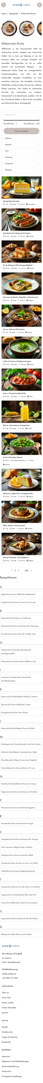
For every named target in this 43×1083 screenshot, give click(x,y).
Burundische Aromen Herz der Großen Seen (18, 634)
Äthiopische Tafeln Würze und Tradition (16, 934)
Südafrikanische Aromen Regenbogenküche (18, 871)
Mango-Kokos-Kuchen (11, 201)
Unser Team (6, 997)
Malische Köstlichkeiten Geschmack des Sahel (19, 752)
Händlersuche (7, 1032)
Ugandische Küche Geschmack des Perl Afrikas (19, 918)
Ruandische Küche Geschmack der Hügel (17, 823)
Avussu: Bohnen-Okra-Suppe (13, 329)
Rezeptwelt (13, 13)
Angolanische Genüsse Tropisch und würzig (18, 602)
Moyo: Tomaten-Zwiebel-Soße (14, 393)
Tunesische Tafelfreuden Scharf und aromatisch (19, 902)
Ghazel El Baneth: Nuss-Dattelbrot (16, 557)
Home (3, 13)
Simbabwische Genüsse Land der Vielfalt (17, 855)
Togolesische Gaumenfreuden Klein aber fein (18, 894)
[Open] (3, 4)
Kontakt (5, 1026)
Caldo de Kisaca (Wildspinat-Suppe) (17, 361)
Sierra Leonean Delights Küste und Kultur (17, 847)
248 (26, 570)
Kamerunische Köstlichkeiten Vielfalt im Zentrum (19, 696)
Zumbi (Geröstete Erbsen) (12, 457)
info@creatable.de (9, 973)
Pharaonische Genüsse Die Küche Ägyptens (18, 807)
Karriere (5, 1012)
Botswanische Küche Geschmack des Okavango (20, 626)
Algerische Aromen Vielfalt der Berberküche (18, 594)
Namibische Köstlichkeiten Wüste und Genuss (19, 783)
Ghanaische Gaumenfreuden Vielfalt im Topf (18, 661)
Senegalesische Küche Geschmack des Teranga (19, 839)
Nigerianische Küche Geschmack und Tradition (19, 791)
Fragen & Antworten (10, 1037)
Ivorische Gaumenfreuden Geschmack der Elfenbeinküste (16, 679)
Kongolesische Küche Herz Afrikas (14, 712)
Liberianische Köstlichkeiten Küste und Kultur (18, 728)
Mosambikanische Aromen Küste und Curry (18, 768)
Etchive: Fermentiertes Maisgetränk (16, 425)
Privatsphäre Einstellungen (12, 1076)
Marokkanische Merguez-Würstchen (16, 233)
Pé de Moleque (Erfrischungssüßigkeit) (17, 265)
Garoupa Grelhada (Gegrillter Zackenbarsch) (20, 297)
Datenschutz (6, 1071)
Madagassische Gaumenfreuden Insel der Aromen (21, 744)
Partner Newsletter (9, 1007)
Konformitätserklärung (10, 1066)
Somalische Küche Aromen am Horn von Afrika (19, 863)
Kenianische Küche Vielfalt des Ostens (16, 704)
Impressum (6, 1056)
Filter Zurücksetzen (22, 131)
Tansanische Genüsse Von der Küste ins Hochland (20, 886)
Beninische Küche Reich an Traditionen (16, 618)
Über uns (5, 992)
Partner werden (8, 1002)
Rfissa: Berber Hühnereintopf (14, 525)
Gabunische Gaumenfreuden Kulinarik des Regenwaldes (16, 651)
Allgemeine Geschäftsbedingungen (15, 1061)
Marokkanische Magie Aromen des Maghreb (19, 760)
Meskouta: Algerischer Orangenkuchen (18, 493)
